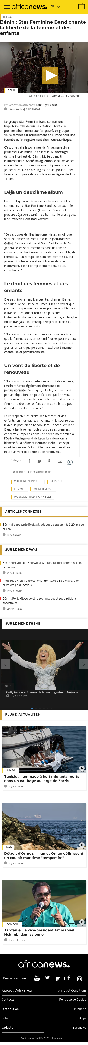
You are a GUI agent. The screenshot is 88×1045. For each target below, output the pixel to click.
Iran (8, 847)
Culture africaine (28, 481)
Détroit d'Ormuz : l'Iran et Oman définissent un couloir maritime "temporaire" (43, 855)
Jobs (5, 1018)
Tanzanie (12, 924)
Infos (7, 17)
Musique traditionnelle (32, 497)
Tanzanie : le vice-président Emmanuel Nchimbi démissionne (39, 932)
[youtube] (37, 978)
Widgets (7, 1027)
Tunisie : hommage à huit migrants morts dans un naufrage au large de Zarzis (41, 779)
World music (43, 489)
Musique (56, 481)
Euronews (79, 1027)
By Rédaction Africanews (20, 105)
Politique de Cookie (72, 1000)
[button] (50, 75)
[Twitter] (48, 978)
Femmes (19, 489)
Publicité (80, 1009)
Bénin (11, 90)
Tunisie (10, 770)
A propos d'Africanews (17, 990)
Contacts (8, 1000)
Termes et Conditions (71, 990)
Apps (82, 1018)
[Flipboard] (59, 978)
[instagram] (79, 978)
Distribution (10, 1009)
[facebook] (69, 978)
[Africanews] (29, 7)
